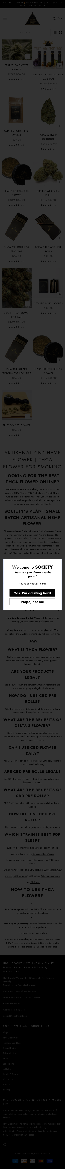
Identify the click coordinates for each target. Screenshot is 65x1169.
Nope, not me (32, 601)
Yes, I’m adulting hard (32, 593)
